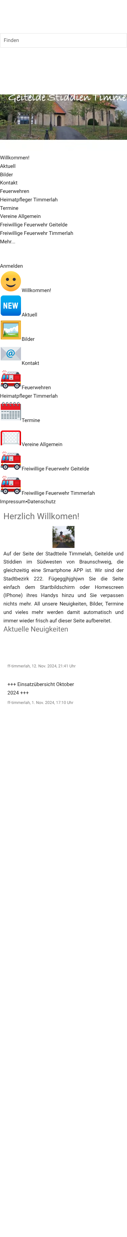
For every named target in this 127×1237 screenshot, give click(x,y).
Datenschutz (41, 502)
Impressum (12, 502)
